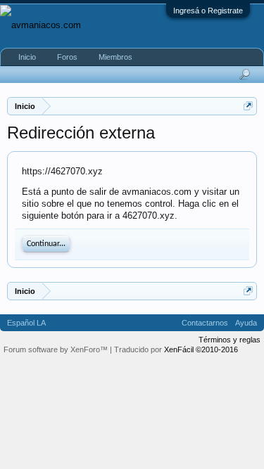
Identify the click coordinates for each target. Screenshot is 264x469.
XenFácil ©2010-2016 (201, 349)
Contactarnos (205, 323)
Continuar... (46, 244)
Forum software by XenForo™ (57, 349)
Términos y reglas (229, 339)
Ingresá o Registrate (208, 10)
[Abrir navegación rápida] (248, 105)
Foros (67, 57)
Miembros (115, 57)
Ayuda (246, 323)
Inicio (27, 57)
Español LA (26, 323)
